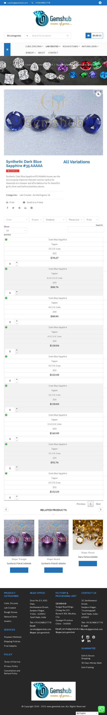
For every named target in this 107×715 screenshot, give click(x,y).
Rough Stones (10, 612)
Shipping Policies (12, 641)
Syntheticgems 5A (44, 64)
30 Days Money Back (91, 663)
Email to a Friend (34, 202)
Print (11, 202)
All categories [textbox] (14, 35)
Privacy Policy (11, 666)
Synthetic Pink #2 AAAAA (19, 563)
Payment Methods (13, 637)
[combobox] (16, 36)
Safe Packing (87, 667)
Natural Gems (10, 616)
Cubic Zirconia (11, 603)
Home (15, 64)
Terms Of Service (12, 661)
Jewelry (7, 621)
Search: (99, 225)
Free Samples (10, 646)
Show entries (7, 230)
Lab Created (27, 64)
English (82, 713)
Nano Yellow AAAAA (88, 557)
